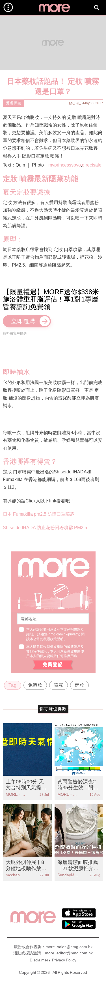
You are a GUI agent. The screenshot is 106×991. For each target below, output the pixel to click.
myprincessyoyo (64, 165)
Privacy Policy (64, 960)
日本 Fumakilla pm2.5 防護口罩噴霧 (39, 514)
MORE (75, 103)
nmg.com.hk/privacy (64, 634)
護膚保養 (13, 103)
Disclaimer (39, 960)
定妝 (79, 685)
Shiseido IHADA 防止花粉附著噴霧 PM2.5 (45, 527)
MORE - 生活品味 (16, 794)
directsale (91, 165)
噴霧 (58, 685)
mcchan (13, 875)
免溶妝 (35, 685)
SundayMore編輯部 (68, 875)
